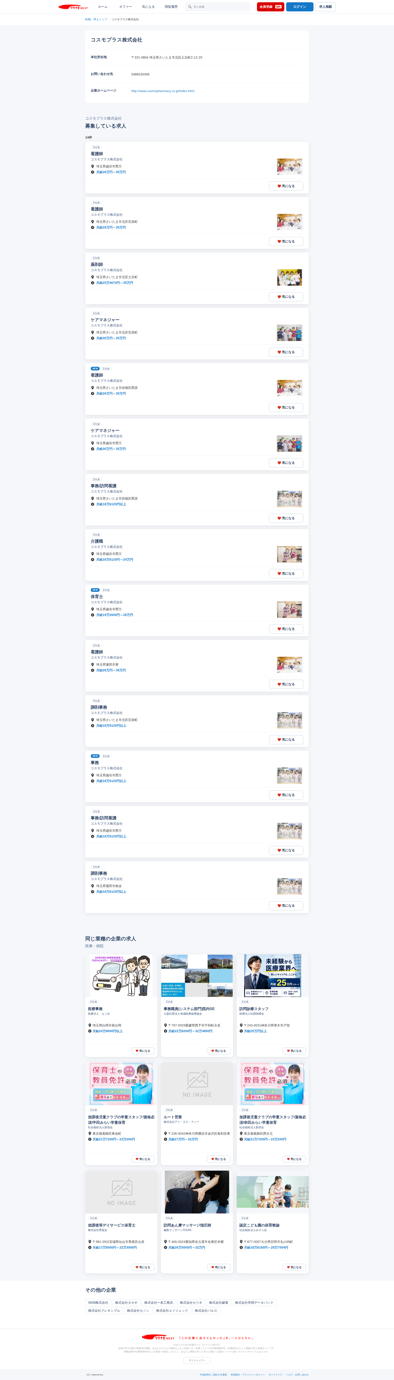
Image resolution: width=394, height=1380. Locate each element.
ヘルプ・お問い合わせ (297, 1374)
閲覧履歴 (171, 6)
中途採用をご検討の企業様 (213, 1374)
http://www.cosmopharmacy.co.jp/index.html (162, 91)
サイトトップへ (197, 1360)
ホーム (103, 6)
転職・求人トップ (96, 19)
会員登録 (270, 6)
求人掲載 (325, 6)
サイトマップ (275, 1374)
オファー (125, 6)
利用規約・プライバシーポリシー (248, 1374)
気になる (148, 6)
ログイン (299, 6)
